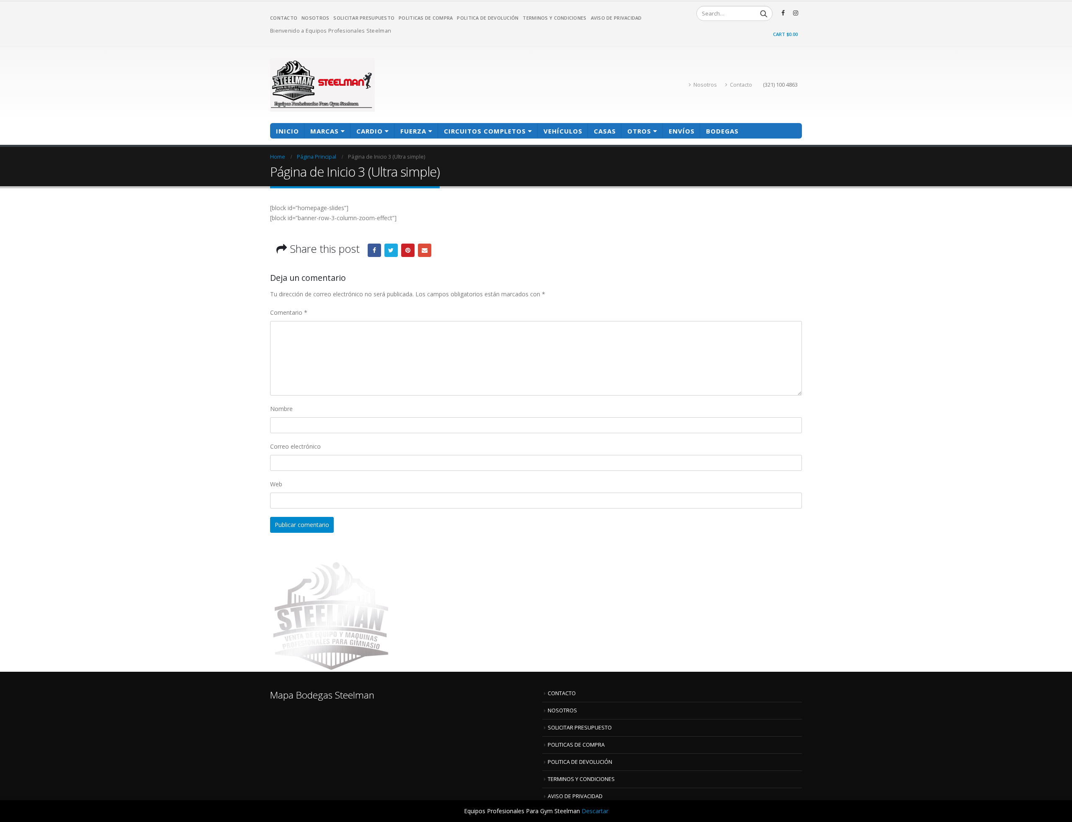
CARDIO (369, 131)
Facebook (374, 250)
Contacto (741, 84)
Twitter (391, 250)
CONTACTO (283, 18)
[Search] (763, 13)
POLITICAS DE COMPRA (426, 18)
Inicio (287, 131)
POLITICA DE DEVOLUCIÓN (487, 18)
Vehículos (563, 131)
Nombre (281, 409)
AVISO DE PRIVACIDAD (616, 18)
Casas (605, 131)
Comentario (288, 312)
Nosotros (705, 84)
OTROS (639, 131)
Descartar (595, 811)
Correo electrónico (295, 446)
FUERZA (413, 131)
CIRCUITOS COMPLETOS (485, 131)
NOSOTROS (315, 18)
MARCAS (324, 131)
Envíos (682, 131)
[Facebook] (783, 13)
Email (424, 250)
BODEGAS (722, 131)
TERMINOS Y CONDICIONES (554, 18)
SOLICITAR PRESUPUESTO (363, 18)
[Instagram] (795, 13)
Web (276, 484)
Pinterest (408, 250)
